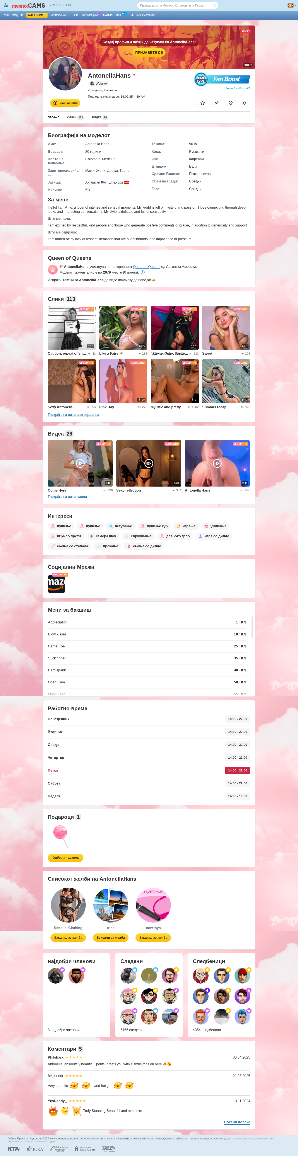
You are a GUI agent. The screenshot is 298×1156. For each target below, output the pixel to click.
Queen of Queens (146, 267)
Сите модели (13, 15)
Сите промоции (86, 15)
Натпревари (112, 15)
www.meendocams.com (64, 1138)
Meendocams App (143, 15)
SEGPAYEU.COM (127, 1138)
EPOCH (111, 1138)
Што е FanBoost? (237, 88)
